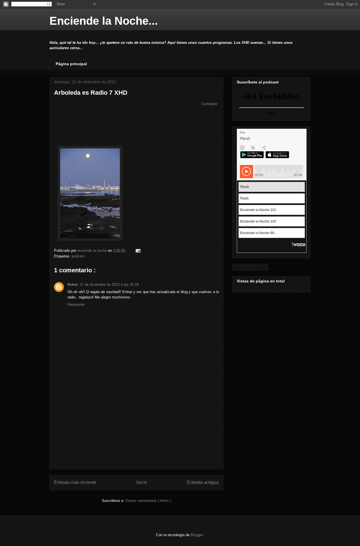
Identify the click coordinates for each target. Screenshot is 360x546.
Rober (73, 284)
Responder (76, 304)
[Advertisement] (136, 430)
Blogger (197, 535)
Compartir (209, 104)
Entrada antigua (203, 482)
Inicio (141, 482)
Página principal (71, 64)
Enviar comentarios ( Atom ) (148, 501)
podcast (78, 256)
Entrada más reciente (75, 482)
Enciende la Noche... (104, 21)
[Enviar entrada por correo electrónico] (137, 250)
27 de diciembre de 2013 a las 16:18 (109, 284)
